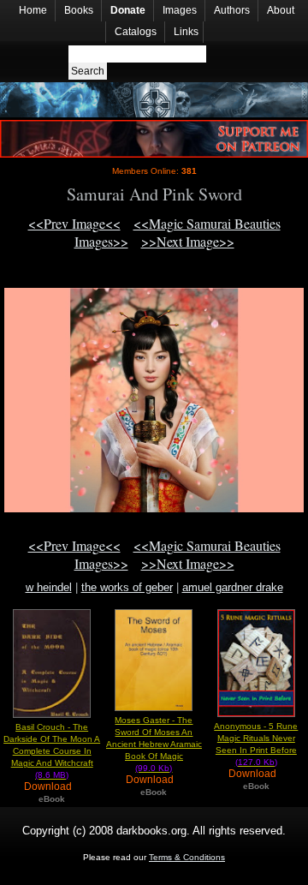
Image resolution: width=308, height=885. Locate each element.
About (280, 10)
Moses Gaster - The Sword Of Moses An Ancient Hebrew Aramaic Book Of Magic (154, 744)
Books (78, 10)
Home (33, 10)
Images (180, 10)
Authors (232, 10)
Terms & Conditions (187, 857)
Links (186, 32)
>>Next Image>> (187, 241)
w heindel (49, 587)
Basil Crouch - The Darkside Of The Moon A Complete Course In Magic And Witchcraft (51, 751)
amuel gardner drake (232, 587)
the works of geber (127, 587)
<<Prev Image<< (74, 223)
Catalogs (136, 32)
